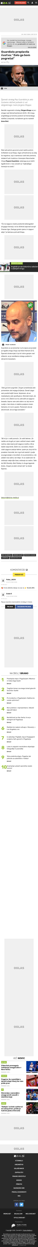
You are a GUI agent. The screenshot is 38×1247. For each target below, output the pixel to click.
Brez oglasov (20, 3)
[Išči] (28, 3)
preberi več (19, 575)
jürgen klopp (18, 555)
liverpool (5, 557)
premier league (30, 555)
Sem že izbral (32, 47)
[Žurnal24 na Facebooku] (17, 1205)
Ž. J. (8, 62)
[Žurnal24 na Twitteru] (21, 1205)
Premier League (16, 263)
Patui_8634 (11, 580)
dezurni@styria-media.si (10, 497)
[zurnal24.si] (5, 2)
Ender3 (9, 594)
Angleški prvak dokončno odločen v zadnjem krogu (24, 268)
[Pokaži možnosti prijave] (32, 3)
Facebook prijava (24, 607)
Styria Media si (27, 1230)
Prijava (10, 607)
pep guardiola (7, 555)
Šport (9, 683)
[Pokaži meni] (35, 2)
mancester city (15, 557)
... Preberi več (22, 1245)
